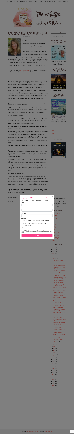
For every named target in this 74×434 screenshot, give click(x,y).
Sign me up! (37, 235)
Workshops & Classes (27, 225)
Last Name (24, 213)
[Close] (52, 196)
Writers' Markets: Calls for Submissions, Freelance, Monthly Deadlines (36, 227)
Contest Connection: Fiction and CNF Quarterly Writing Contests (35, 222)
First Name (24, 207)
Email (23, 202)
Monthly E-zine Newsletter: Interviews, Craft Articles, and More (35, 223)
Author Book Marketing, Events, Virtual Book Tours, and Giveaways (36, 220)
